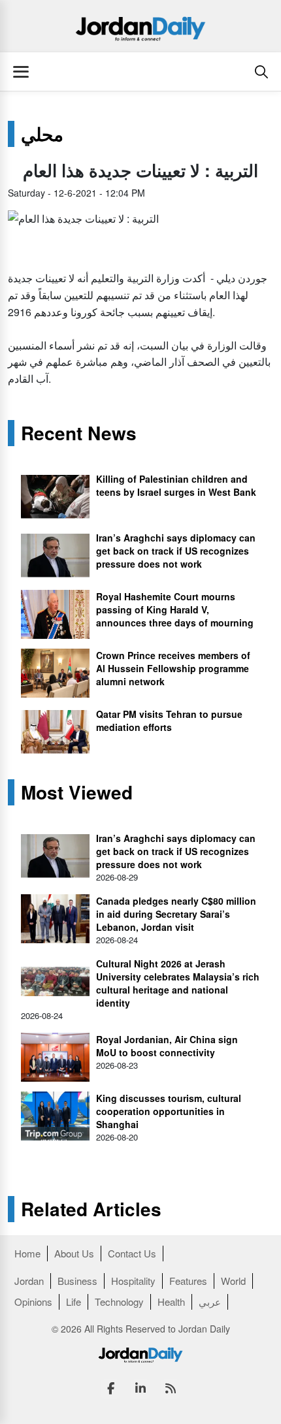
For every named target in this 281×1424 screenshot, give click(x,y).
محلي (42, 134)
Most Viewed (77, 792)
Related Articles (91, 1209)
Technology (119, 1301)
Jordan (29, 1280)
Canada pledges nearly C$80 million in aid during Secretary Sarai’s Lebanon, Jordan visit (176, 913)
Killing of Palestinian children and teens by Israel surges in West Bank (176, 485)
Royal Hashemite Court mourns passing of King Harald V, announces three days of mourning (175, 609)
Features (188, 1280)
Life (73, 1301)
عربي (210, 1301)
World (233, 1280)
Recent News (79, 433)
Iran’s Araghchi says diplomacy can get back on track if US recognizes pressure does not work (176, 550)
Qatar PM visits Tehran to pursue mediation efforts (169, 720)
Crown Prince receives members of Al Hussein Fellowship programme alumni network (173, 668)
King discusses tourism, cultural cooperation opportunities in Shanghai (168, 1111)
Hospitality (133, 1280)
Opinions (33, 1301)
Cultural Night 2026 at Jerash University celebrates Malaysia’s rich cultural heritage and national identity (177, 983)
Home (27, 1253)
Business (77, 1280)
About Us (74, 1253)
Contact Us (132, 1253)
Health (171, 1301)
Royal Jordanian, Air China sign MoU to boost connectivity (167, 1046)
